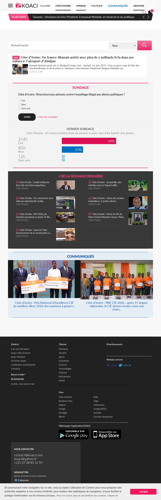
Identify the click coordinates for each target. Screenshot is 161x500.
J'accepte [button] (143, 491)
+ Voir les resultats (47, 116)
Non (24, 104)
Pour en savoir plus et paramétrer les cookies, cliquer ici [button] (87, 495)
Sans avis (26, 108)
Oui (23, 100)
